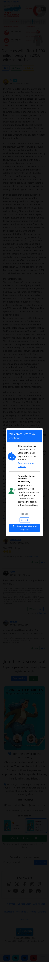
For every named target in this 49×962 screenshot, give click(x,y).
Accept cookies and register (26, 528)
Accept (24, 520)
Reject (24, 513)
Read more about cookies (27, 465)
